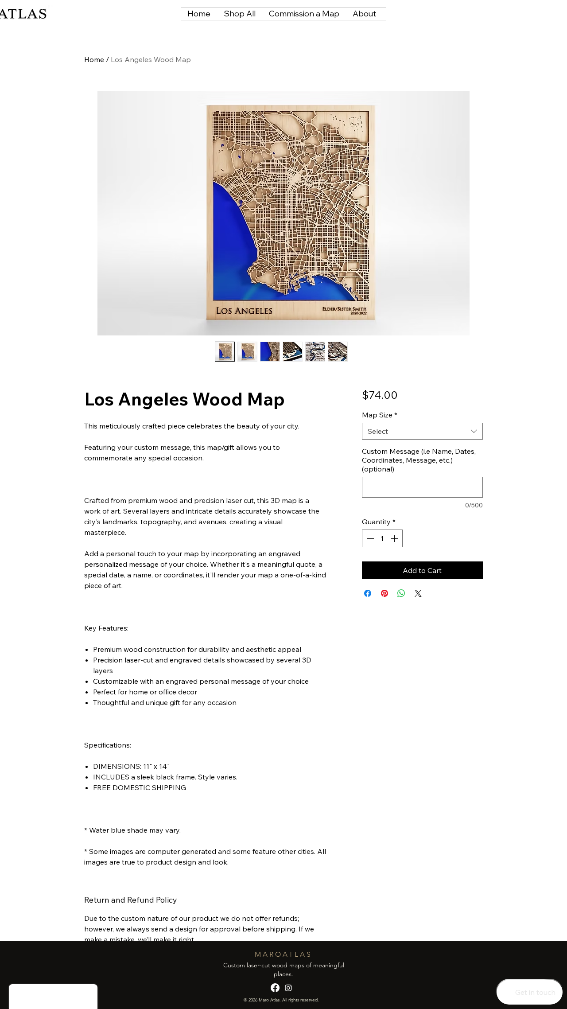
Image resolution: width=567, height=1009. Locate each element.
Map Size (379, 414)
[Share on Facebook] (367, 593)
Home (94, 59)
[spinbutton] (382, 538)
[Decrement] (369, 538)
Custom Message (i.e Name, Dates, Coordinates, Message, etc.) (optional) (419, 460)
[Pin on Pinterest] (384, 593)
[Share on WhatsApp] (401, 593)
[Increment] (395, 538)
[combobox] (422, 431)
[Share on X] (418, 593)
